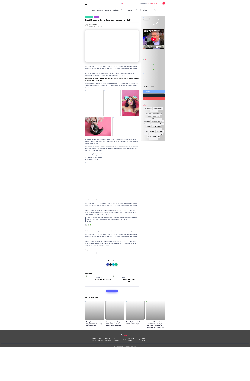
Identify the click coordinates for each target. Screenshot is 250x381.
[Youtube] (154, 98)
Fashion (87, 252)
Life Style (96, 16)
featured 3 (93, 252)
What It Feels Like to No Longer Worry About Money (103, 280)
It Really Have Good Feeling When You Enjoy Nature (129, 280)
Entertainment (89, 16)
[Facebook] (154, 91)
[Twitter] (154, 95)
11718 (148, 3)
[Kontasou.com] (125, 4)
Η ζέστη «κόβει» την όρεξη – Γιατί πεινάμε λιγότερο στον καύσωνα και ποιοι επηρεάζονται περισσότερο (155, 324)
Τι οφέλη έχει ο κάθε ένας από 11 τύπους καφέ (134, 323)
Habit (98, 252)
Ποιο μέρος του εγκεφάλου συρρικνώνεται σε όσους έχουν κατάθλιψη (94, 324)
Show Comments (112, 291)
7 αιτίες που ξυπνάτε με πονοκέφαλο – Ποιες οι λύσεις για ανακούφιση (113, 324)
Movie (102, 252)
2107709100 (154, 3)
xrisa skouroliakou (92, 24)
